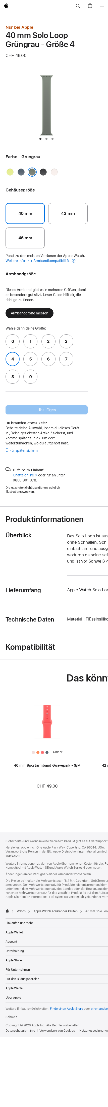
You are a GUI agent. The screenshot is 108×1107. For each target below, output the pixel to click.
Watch (21, 911)
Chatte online (25, 475)
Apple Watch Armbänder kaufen (55, 911)
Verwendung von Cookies (57, 1030)
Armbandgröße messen (29, 313)
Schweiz (11, 1017)
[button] (78, 6)
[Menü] (102, 6)
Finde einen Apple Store (66, 1009)
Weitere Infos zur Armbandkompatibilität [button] (38, 261)
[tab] (40, 139)
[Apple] (7, 910)
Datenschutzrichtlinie (20, 1030)
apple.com (13, 855)
